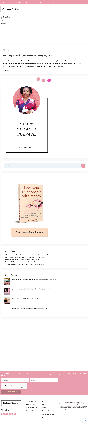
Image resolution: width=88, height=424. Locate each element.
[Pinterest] (15, 414)
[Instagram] (11, 414)
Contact (3, 23)
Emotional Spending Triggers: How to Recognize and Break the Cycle (24, 264)
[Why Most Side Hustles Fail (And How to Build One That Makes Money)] (7, 291)
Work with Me (31, 401)
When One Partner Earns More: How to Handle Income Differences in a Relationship (28, 255)
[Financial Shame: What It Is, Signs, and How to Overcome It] (7, 300)
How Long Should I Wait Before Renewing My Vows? (28, 56)
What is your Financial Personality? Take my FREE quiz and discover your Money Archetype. (24, 2)
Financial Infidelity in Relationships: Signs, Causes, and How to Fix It (24, 262)
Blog (43, 401)
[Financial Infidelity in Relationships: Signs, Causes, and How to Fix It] (7, 310)
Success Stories (31, 408)
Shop (44, 408)
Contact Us (30, 411)
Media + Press (31, 404)
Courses (45, 404)
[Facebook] (2, 414)
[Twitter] (5, 414)
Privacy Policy (47, 411)
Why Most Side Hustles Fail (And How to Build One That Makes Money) (25, 257)
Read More (6, 70)
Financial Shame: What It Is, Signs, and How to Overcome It (22, 259)
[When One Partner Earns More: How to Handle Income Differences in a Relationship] (7, 281)
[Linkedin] (8, 414)
